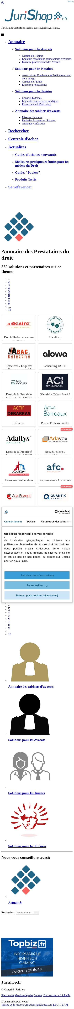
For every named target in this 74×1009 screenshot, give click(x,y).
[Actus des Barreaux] (55, 411)
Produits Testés (25, 179)
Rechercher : (8, 912)
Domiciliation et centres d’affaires (19, 339)
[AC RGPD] (55, 353)
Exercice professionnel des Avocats (41, 62)
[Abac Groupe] (19, 353)
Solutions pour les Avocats (33, 49)
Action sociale (19, 480)
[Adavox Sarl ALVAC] (55, 439)
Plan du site (7, 995)
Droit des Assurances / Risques (39, 120)
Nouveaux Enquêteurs (19, 366)
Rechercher (18, 131)
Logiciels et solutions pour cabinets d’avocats (46, 58)
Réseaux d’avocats (32, 117)
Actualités (17, 147)
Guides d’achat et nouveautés (35, 154)
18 (9, 309)
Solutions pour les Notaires (34, 68)
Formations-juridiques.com (37, 1004)
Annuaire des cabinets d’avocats (37, 111)
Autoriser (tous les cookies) (37, 575)
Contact (38, 995)
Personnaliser (35, 585)
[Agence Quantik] (55, 496)
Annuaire (16, 41)
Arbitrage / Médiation (33, 123)
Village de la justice (12, 1004)
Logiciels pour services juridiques (40, 101)
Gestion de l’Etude (32, 81)
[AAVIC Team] (55, 325)
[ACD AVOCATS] (19, 382)
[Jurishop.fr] (35, 23)
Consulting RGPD (55, 366)
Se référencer (20, 187)
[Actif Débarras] (19, 411)
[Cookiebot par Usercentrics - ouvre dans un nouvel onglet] (55, 512)
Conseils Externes (31, 97)
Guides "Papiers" (27, 172)
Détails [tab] (31, 521)
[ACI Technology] (55, 382)
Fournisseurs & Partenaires (36, 104)
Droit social (19, 394)
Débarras (18, 423)
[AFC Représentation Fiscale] (55, 468)
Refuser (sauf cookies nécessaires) (37, 595)
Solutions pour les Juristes (33, 91)
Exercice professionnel (34, 84)
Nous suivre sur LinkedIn (56, 995)
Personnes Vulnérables (55, 337)
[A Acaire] (19, 325)
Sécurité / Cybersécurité (55, 394)
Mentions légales (24, 995)
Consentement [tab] (13, 521)
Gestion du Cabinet (32, 55)
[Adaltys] (19, 439)
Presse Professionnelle (55, 423)
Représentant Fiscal (55, 480)
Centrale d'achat (23, 139)
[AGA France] (19, 496)
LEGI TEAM (60, 1004)
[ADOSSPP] (19, 468)
